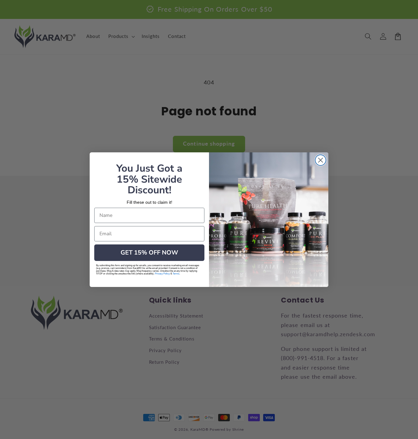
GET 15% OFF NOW (149, 252)
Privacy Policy (162, 273)
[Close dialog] (320, 160)
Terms (176, 273)
